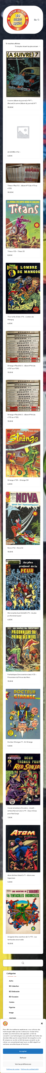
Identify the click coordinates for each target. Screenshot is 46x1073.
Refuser (23, 1058)
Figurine (12, 1007)
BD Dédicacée (14, 991)
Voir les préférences (23, 1064)
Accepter (23, 1051)
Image (11, 1013)
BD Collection (14, 986)
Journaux (12, 1018)
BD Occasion (13, 997)
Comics (11, 1002)
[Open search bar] (23, 963)
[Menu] (35, 19)
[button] (42, 1023)
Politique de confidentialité (29, 1069)
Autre (11, 981)
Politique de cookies (13, 1069)
